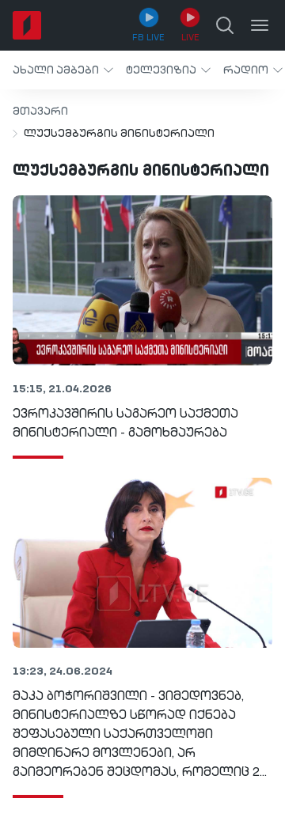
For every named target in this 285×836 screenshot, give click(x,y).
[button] (63, 70)
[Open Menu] (259, 25)
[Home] (27, 25)
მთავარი (40, 111)
